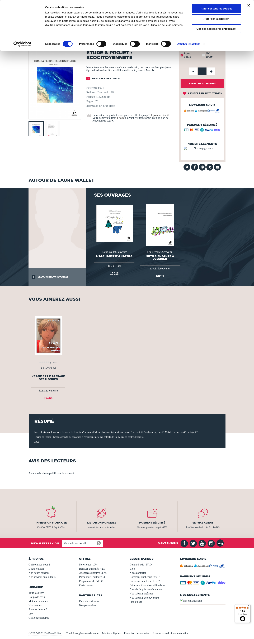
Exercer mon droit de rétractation (171, 633)
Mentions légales (111, 633)
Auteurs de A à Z (38, 609)
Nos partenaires (87, 605)
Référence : (92, 87)
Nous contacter (138, 572)
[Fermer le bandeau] (248, 5)
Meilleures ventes (38, 601)
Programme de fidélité (91, 581)
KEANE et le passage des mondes (48, 378)
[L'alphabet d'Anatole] (114, 223)
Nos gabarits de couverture (144, 597)
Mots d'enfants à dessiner (159, 257)
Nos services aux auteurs (42, 576)
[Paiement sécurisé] (202, 131)
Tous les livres (36, 592)
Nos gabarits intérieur (141, 593)
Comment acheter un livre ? (145, 581)
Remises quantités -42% (92, 568)
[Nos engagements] (202, 148)
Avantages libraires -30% (92, 572)
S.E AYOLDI (48, 368)
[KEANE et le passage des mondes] (48, 335)
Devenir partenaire (89, 601)
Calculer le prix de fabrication (146, 589)
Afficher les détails (188, 43)
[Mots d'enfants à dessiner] (159, 224)
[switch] (101, 44)
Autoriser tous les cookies (216, 8)
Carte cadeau (86, 585)
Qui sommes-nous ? (39, 564)
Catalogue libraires (39, 617)
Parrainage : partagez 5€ (92, 576)
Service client (202, 522)
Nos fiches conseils (39, 572)
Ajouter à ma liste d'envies (204, 93)
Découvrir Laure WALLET (52, 277)
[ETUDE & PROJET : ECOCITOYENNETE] (55, 116)
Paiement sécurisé (152, 522)
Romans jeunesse (48, 390)
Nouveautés (35, 605)
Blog (132, 568)
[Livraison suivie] (202, 111)
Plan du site (136, 601)
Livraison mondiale (101, 522)
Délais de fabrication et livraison (147, 585)
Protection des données (136, 633)
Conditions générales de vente (82, 633)
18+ (31, 613)
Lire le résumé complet (106, 78)
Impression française (51, 522)
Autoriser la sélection (216, 18)
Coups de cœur (37, 597)
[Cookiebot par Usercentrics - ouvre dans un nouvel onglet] (22, 44)
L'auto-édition (36, 568)
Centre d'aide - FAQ (141, 564)
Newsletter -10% (88, 564)
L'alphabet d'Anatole (114, 256)
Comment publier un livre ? (144, 576)
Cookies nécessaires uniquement (216, 28)
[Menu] (248, 606)
